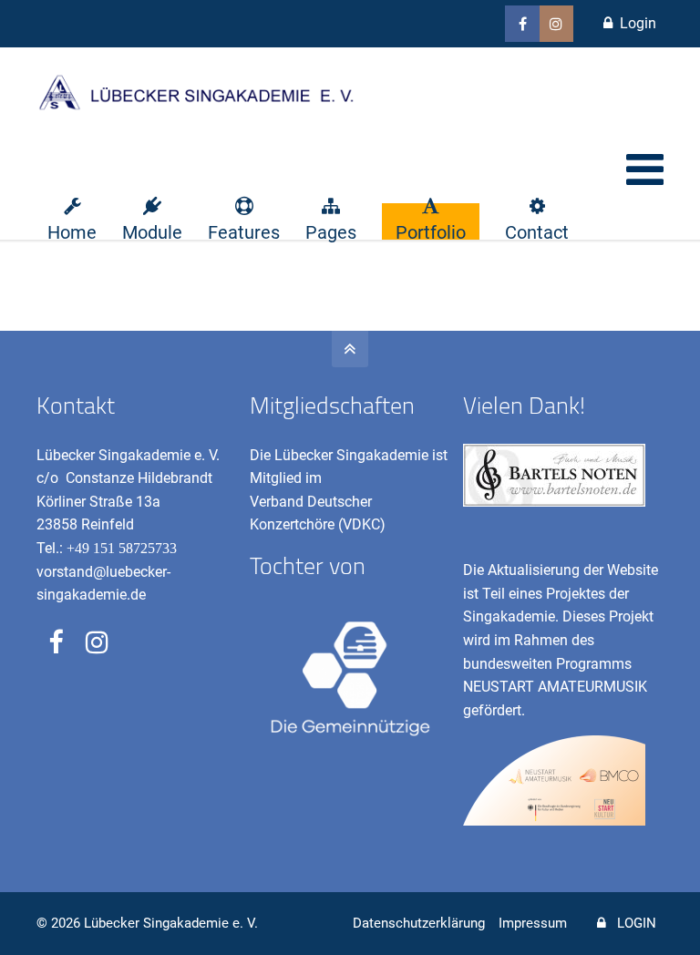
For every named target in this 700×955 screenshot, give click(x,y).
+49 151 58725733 (122, 548)
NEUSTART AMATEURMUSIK (555, 686)
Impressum (533, 923)
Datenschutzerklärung (419, 923)
